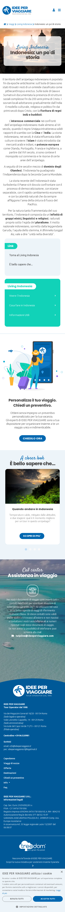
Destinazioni (10, 773)
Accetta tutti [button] (48, 899)
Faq (5, 787)
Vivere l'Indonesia (19, 295)
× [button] (61, 872)
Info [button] (6, 783)
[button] (26, 547)
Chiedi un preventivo (14, 778)
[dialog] (32, 890)
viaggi (11, 24)
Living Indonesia (24, 24)
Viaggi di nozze (11, 763)
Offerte (7, 768)
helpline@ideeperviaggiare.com (35, 635)
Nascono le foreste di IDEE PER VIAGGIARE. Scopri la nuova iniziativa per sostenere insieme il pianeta (32, 860)
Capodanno (9, 758)
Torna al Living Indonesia (24, 255)
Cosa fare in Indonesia (22, 305)
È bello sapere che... (21, 264)
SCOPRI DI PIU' (32, 536)
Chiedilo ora (32, 438)
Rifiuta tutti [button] (17, 899)
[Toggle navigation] (59, 10)
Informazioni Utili (19, 315)
